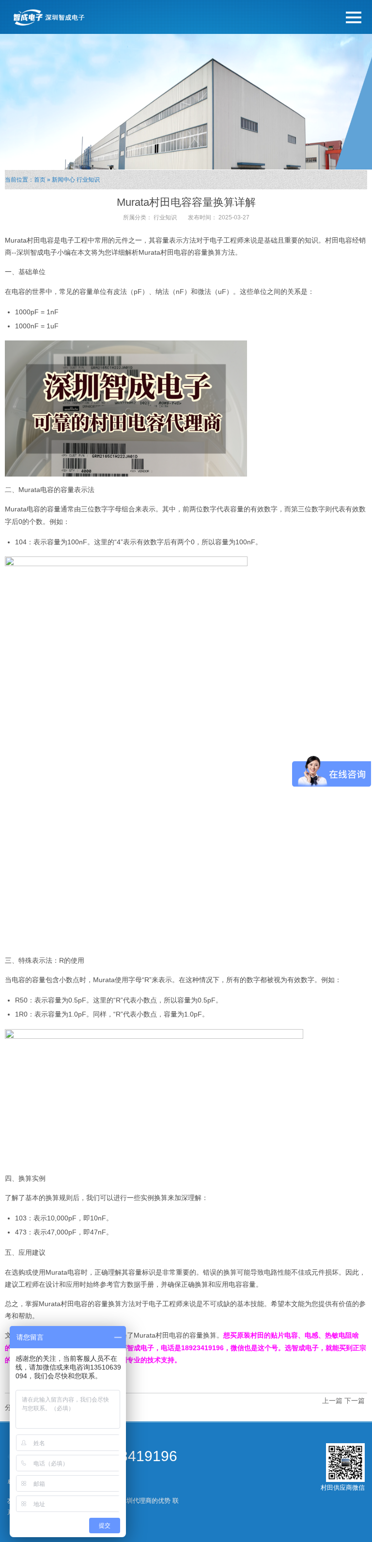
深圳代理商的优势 (145, 1500)
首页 (40, 179)
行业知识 (88, 179)
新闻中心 (63, 179)
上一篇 (332, 1400)
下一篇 (354, 1400)
